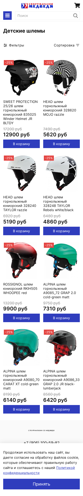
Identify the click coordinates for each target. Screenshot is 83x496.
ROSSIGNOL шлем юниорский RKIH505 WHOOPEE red (20, 288)
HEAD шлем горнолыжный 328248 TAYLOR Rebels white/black (58, 203)
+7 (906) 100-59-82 (42, 443)
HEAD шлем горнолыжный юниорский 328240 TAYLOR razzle (19, 203)
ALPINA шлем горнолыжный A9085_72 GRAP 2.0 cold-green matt (59, 290)
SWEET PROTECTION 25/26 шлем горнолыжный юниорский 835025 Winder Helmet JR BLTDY (20, 112)
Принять (41, 484)
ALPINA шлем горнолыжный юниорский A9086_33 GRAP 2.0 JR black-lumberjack (61, 379)
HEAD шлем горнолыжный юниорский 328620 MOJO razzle (59, 108)
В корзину (21, 144)
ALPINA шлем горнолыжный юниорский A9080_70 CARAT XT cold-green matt (21, 379)
